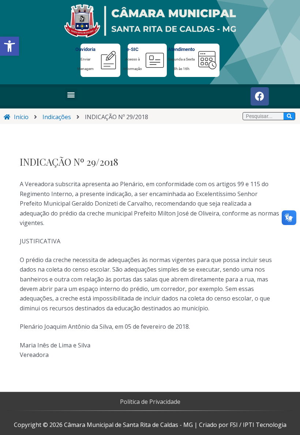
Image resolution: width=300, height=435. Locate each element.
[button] (9, 46)
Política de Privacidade (150, 402)
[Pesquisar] (289, 116)
